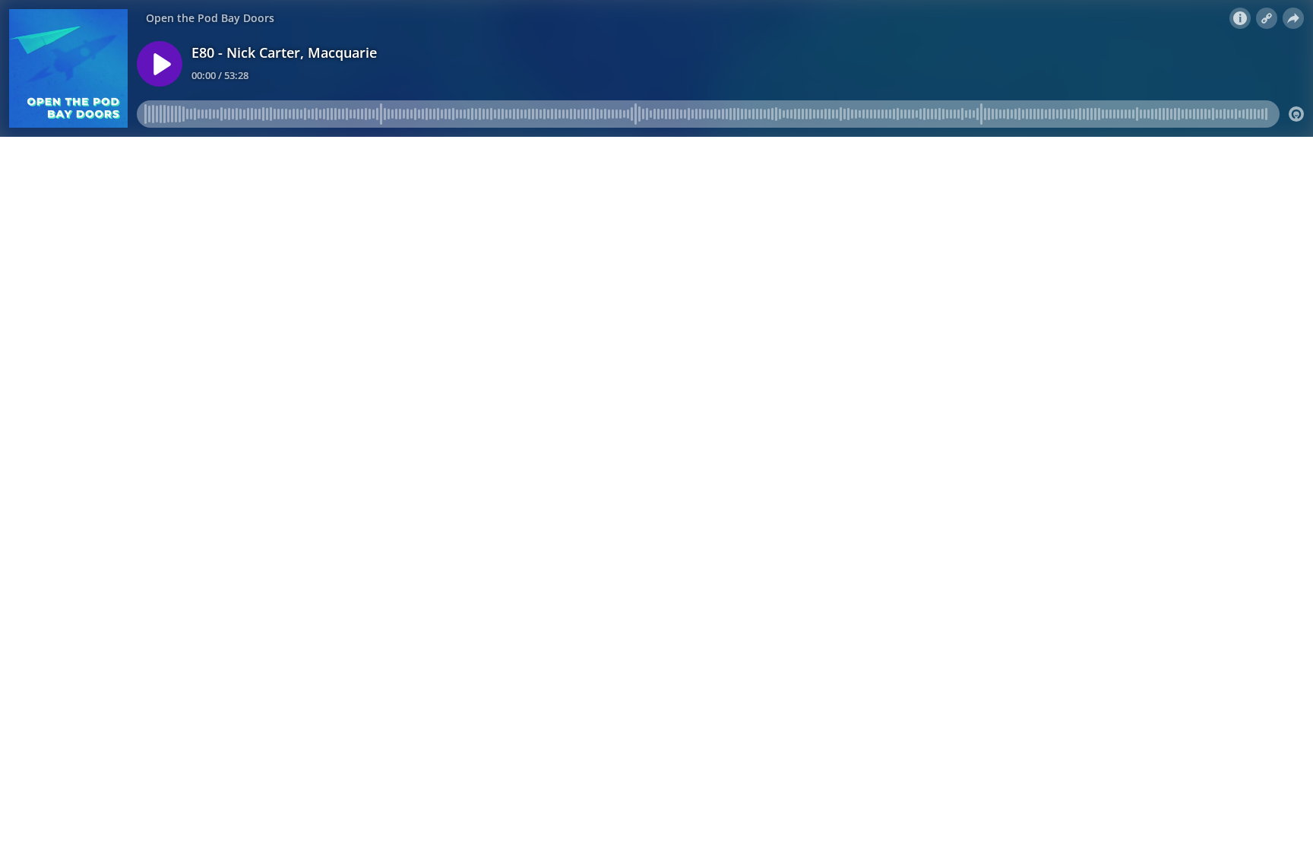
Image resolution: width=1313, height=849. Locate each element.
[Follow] (1266, 18)
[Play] (159, 64)
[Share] (1293, 18)
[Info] (1240, 18)
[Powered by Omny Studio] (1296, 114)
